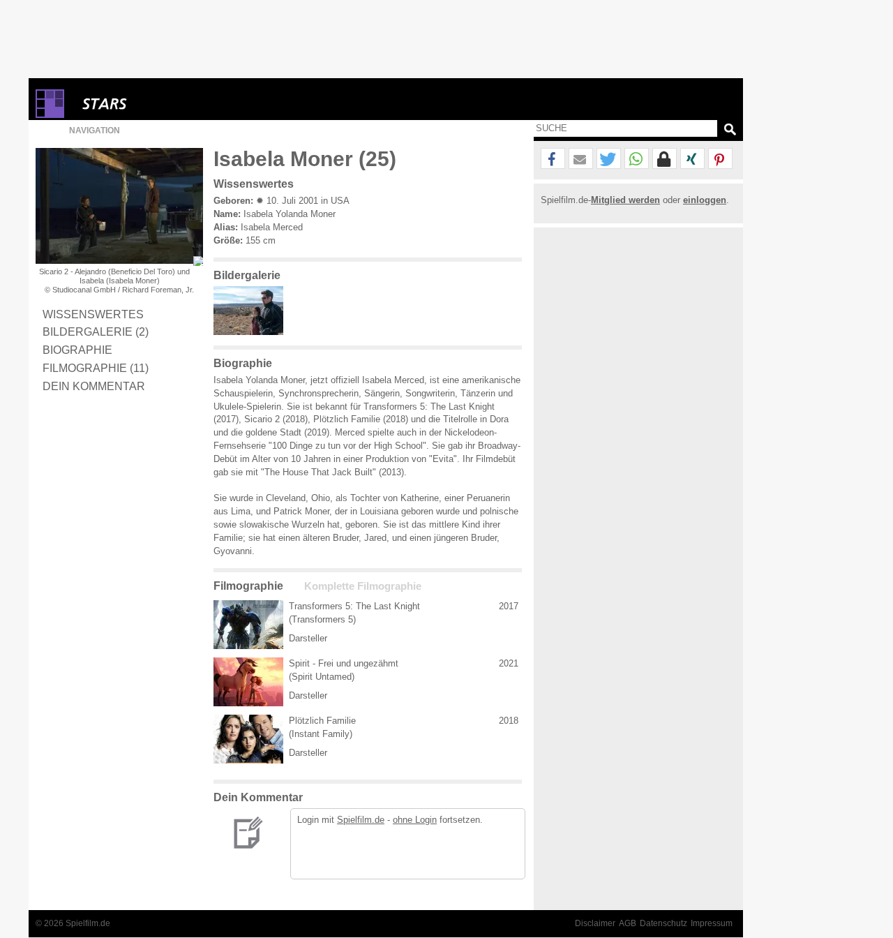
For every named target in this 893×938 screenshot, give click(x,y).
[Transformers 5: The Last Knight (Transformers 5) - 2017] (248, 624)
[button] (552, 159)
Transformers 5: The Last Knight (354, 606)
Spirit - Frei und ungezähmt (343, 663)
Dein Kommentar (94, 386)
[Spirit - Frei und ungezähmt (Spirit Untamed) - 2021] (248, 681)
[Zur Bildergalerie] (198, 261)
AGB (627, 923)
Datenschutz (663, 923)
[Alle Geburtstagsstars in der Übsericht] (154, 103)
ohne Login (415, 819)
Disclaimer (595, 923)
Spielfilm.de (360, 819)
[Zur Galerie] (251, 332)
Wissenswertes (93, 314)
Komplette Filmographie (362, 586)
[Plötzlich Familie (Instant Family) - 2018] (248, 739)
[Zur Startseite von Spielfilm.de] (50, 115)
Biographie (77, 349)
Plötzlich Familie (322, 720)
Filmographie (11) (96, 368)
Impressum (712, 923)
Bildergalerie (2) (96, 331)
